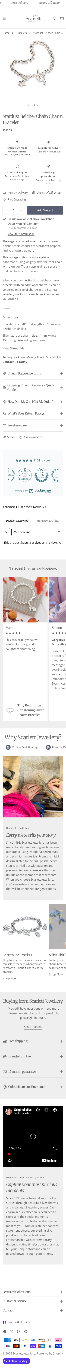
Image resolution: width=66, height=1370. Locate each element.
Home (6, 33)
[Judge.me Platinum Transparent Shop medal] (33, 475)
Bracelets (21, 33)
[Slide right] (38, 105)
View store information (21, 234)
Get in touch (33, 1026)
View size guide (13, 348)
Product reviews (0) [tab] (17, 520)
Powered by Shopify (50, 1353)
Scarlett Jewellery (24, 1353)
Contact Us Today (15, 362)
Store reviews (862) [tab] (48, 520)
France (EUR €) (17, 1322)
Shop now (10, 978)
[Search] (54, 18)
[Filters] (6, 532)
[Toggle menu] (4, 18)
